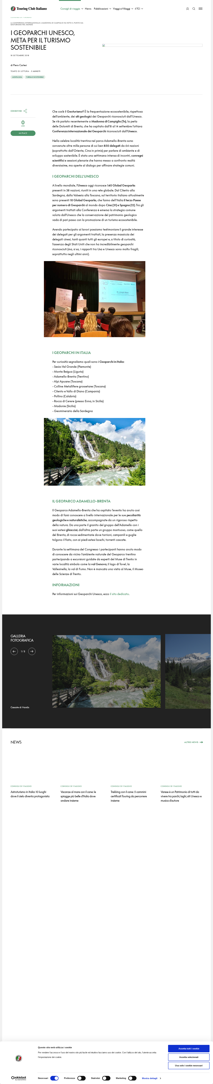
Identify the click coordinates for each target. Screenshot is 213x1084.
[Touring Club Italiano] (29, 8)
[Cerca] (193, 8)
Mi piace (23, 133)
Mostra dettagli (150, 1078)
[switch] (81, 1078)
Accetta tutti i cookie (189, 1048)
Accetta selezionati (188, 1057)
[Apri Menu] (200, 8)
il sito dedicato (119, 594)
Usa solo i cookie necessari (189, 1065)
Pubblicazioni (101, 8)
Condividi (16, 111)
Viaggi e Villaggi (121, 8)
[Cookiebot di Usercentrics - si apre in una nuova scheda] (18, 1078)
